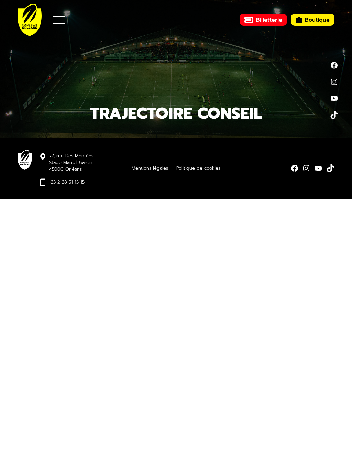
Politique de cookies (198, 168)
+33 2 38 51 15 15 (67, 182)
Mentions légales (150, 168)
